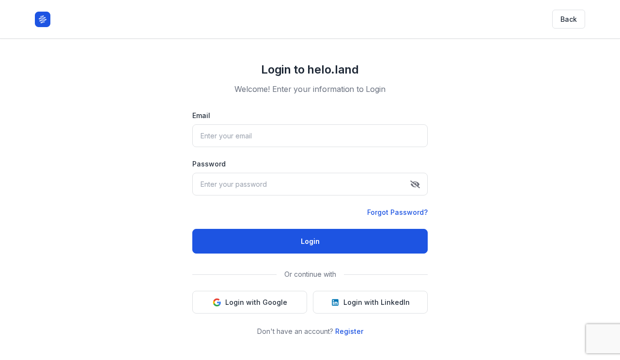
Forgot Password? (397, 212)
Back (568, 19)
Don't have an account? (310, 331)
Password (209, 164)
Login (310, 241)
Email (201, 115)
